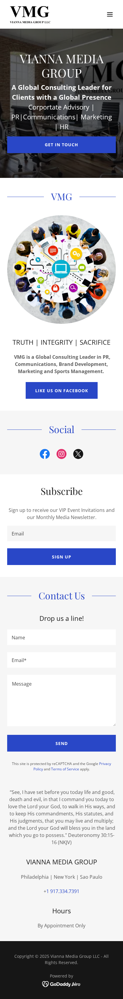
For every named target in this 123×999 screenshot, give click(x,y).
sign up (61, 557)
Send (62, 743)
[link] (30, 14)
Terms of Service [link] (65, 769)
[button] (110, 14)
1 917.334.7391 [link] (62, 891)
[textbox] (61, 533)
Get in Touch (61, 144)
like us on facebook (61, 390)
